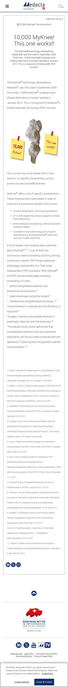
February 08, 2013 (54, 18)
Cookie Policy (47, 673)
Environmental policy (24, 656)
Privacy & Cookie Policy (43, 656)
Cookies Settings (22, 682)
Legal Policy (29, 653)
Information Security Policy (46, 653)
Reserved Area (16, 653)
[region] (34, 675)
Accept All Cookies (44, 682)
